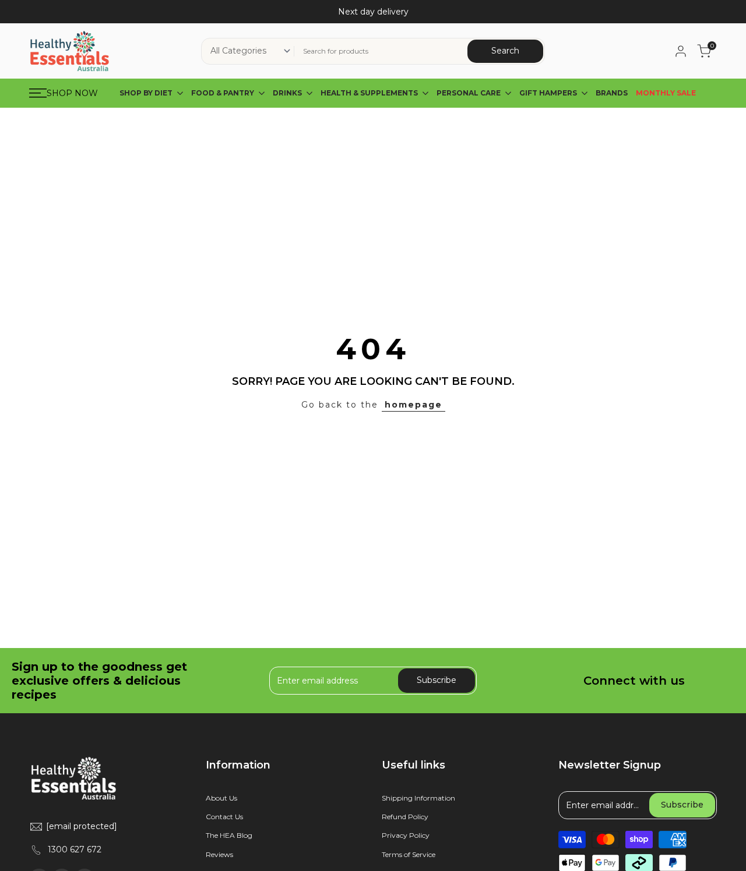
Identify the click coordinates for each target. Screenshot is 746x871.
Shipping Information (418, 798)
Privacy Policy (406, 835)
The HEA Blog (229, 835)
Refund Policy (405, 816)
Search (505, 50)
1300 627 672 (74, 849)
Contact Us (224, 816)
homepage (413, 404)
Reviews (219, 854)
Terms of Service (408, 854)
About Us (221, 798)
